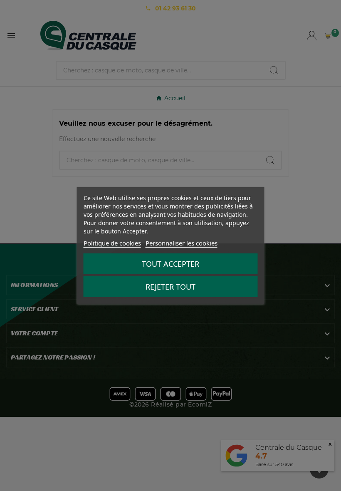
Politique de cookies (112, 243)
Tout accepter (170, 264)
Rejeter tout (170, 287)
